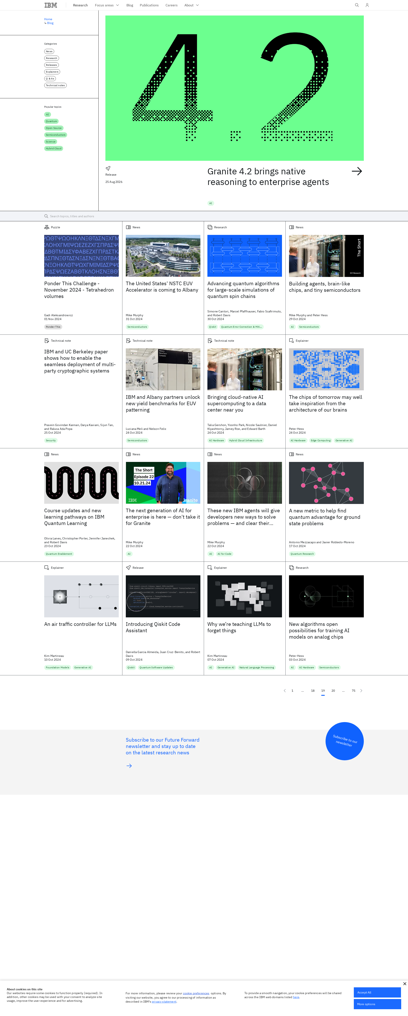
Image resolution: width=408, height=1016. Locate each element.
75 (353, 691)
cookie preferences (196, 993)
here (296, 997)
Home (48, 19)
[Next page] (361, 690)
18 (312, 691)
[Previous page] (284, 690)
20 (333, 691)
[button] (404, 983)
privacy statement (164, 1001)
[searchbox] (204, 216)
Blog (50, 23)
